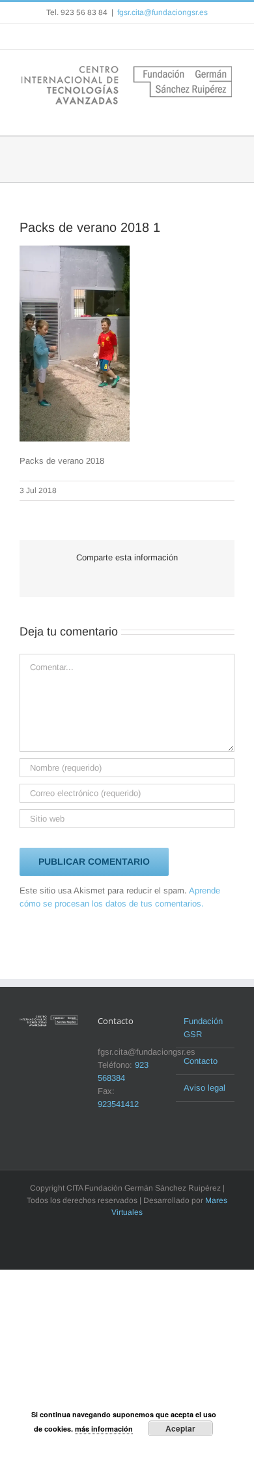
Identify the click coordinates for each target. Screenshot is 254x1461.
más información (104, 1429)
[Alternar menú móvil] (229, 115)
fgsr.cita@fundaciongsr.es (162, 12)
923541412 (118, 1104)
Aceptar (180, 1428)
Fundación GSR (203, 1027)
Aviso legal (204, 1088)
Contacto (201, 1061)
